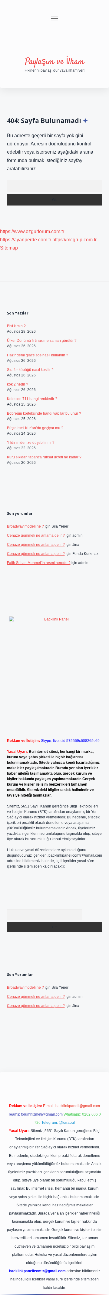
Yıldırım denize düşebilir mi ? (30, 442)
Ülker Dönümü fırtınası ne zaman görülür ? (42, 340)
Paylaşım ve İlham (54, 62)
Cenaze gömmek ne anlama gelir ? (36, 535)
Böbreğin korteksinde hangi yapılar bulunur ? (44, 413)
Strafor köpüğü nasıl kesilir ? (30, 370)
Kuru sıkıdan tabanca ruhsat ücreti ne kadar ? (44, 457)
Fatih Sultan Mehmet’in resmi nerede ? (39, 563)
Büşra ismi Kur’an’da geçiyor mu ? (35, 428)
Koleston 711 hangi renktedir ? (32, 399)
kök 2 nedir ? (17, 384)
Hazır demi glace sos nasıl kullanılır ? (37, 355)
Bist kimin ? (16, 326)
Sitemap (9, 247)
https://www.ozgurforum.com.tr (32, 231)
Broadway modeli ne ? (25, 526)
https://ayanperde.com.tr (25, 239)
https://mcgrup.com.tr (74, 239)
